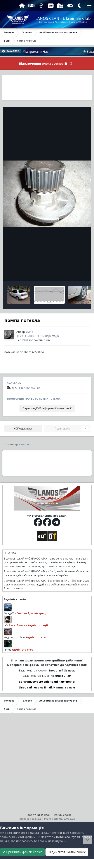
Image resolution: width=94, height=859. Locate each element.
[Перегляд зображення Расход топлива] (49, 295)
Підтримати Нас (27, 51)
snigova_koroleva (14, 637)
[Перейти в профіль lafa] (8, 619)
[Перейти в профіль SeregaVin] (8, 607)
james (7, 649)
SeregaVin (10, 613)
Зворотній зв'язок (38, 815)
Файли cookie (62, 815)
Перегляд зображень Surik (33, 340)
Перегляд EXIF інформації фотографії (47, 408)
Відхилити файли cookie (67, 852)
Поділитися (25, 428)
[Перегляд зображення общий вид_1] (18, 295)
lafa (6, 625)
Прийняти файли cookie (23, 852)
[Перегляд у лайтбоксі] (47, 194)
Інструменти (73, 273)
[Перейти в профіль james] (8, 643)
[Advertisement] (47, 87)
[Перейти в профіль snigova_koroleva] (8, 631)
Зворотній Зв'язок (62, 670)
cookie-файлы (30, 833)
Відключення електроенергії (43, 63)
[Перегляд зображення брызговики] (80, 295)
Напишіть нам (61, 675)
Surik (12, 387)
